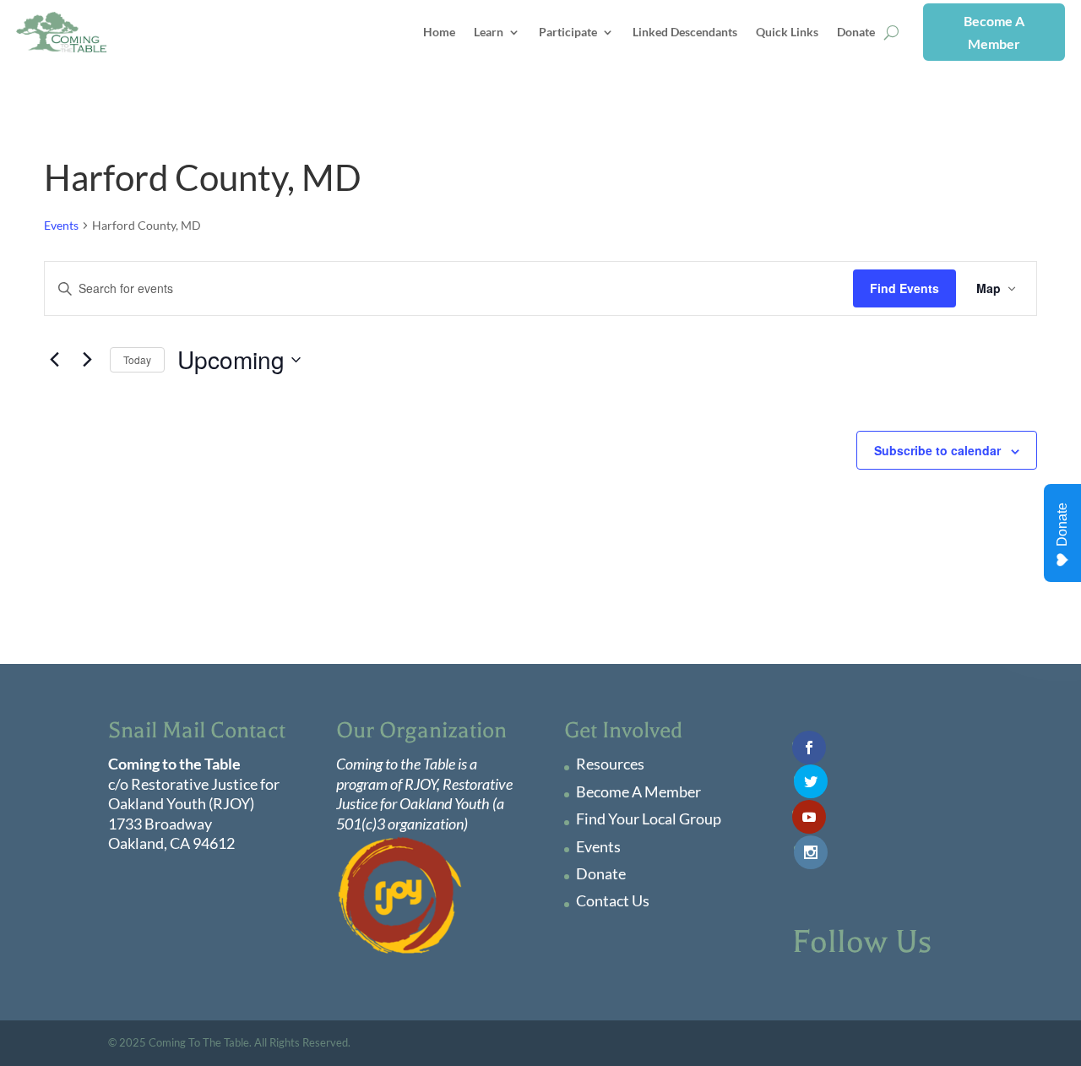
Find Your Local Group (648, 818)
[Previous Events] (54, 360)
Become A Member (994, 32)
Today (137, 359)
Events (61, 225)
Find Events (904, 288)
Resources (610, 763)
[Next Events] (87, 360)
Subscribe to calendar (937, 450)
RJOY (421, 784)
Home (439, 31)
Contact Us (612, 900)
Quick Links (787, 31)
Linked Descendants (685, 31)
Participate (568, 31)
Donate (856, 31)
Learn (488, 31)
